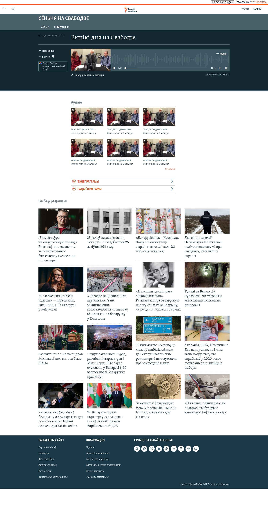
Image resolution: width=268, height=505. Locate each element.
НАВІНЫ (257, 9)
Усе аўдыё (170, 169)
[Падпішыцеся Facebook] (144, 449)
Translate (261, 2)
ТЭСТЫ (245, 9)
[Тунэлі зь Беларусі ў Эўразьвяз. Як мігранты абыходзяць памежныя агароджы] (207, 275)
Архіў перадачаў (47, 465)
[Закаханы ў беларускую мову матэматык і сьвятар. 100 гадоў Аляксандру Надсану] (158, 386)
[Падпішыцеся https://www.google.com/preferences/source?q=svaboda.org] (137, 449)
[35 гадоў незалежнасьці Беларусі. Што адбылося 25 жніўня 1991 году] (109, 221)
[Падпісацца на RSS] (196, 449)
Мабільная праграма (97, 459)
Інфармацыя (61, 27)
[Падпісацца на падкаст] (166, 449)
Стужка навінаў (47, 447)
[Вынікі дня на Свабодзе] (87, 117)
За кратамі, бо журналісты (52, 477)
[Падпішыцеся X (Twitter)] (152, 449)
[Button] (46, 52)
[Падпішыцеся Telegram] (188, 449)
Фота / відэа (44, 471)
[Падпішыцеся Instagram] (181, 449)
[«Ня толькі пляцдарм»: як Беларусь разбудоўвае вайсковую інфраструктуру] (207, 386)
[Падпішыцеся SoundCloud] (174, 449)
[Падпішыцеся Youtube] (159, 449)
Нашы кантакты (95, 471)
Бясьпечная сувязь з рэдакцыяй (103, 465)
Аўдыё (45, 27)
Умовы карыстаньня (97, 477)
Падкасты (43, 453)
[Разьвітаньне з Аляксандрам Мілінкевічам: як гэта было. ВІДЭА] (60, 337)
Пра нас (90, 447)
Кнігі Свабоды (46, 459)
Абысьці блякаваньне (98, 453)
